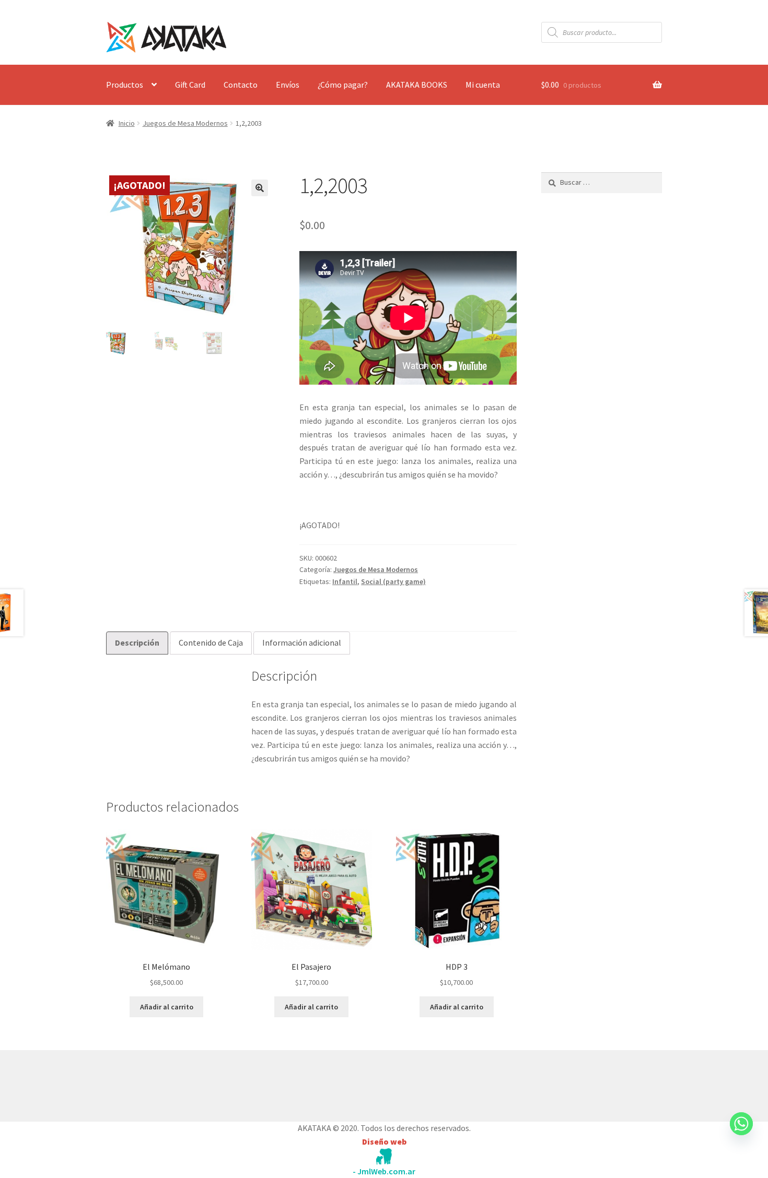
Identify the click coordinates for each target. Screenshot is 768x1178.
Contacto (241, 84)
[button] (259, 188)
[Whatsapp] (741, 1133)
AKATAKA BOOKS (416, 84)
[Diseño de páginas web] (384, 1156)
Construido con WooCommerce (161, 1083)
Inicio (127, 123)
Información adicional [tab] (301, 642)
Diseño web (384, 1141)
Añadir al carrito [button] (166, 1007)
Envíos (287, 84)
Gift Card (190, 84)
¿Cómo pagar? (343, 84)
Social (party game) (393, 581)
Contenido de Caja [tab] (211, 642)
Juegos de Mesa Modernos (185, 123)
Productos (124, 84)
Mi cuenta (483, 84)
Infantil (344, 581)
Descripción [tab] (137, 642)
